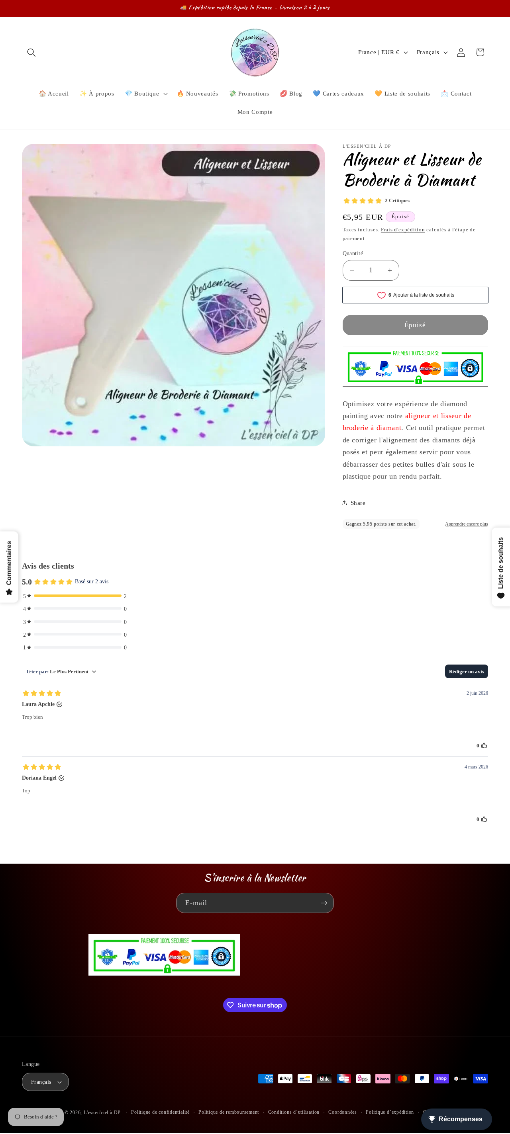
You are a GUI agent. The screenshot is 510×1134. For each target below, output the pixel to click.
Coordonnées (342, 1112)
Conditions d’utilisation (294, 1112)
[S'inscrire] (323, 903)
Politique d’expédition (390, 1112)
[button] (31, 52)
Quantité (353, 253)
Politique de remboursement (228, 1112)
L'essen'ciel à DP (102, 1112)
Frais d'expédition (403, 230)
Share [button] (358, 502)
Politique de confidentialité (160, 1112)
